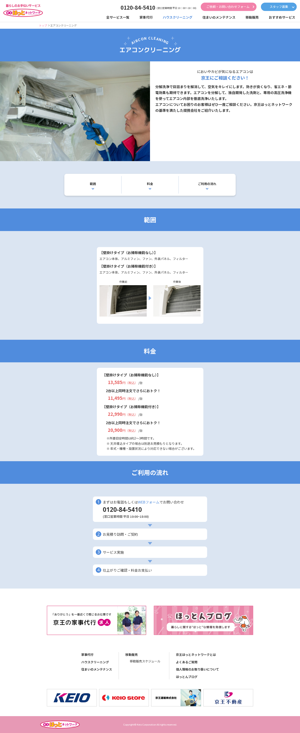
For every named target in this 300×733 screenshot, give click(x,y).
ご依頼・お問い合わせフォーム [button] (227, 6)
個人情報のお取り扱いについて (197, 669)
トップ (43, 25)
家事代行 (87, 654)
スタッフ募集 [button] (279, 6)
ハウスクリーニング (95, 662)
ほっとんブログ (186, 676)
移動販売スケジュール (145, 661)
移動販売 (131, 654)
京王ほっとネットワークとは (196, 654)
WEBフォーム (148, 502)
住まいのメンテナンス (96, 669)
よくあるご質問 (186, 662)
